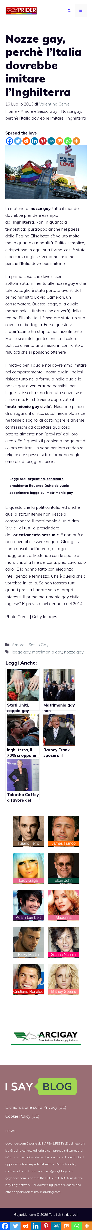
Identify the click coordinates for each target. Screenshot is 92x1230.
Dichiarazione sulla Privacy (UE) (35, 1107)
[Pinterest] (43, 141)
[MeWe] (51, 141)
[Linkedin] (34, 141)
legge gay (21, 652)
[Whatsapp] (68, 141)
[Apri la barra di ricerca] (69, 10)
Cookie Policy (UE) (22, 1116)
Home (11, 111)
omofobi (13, 461)
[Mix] (59, 141)
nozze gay (65, 283)
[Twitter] (18, 141)
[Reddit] (26, 141)
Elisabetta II (30, 317)
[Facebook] (9, 141)
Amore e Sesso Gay (39, 111)
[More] (76, 141)
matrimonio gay (47, 652)
